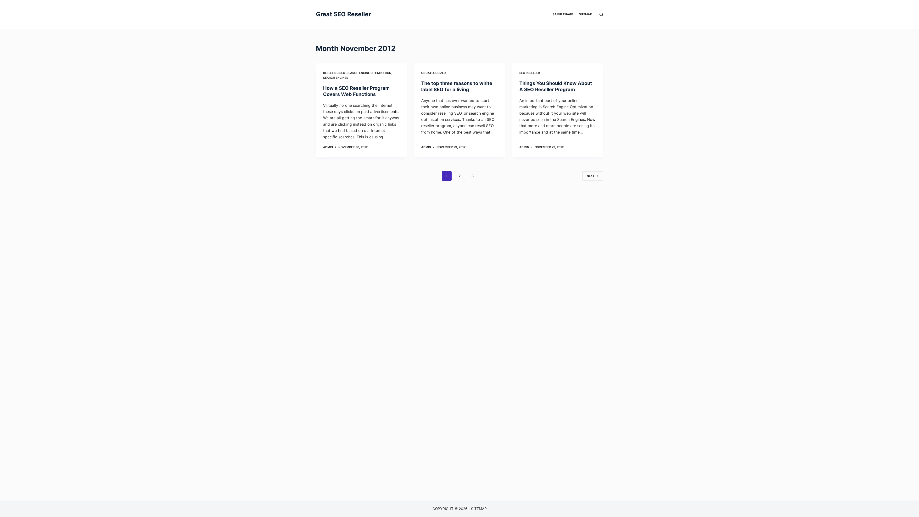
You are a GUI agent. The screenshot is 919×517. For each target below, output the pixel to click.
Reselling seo (334, 73)
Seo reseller (529, 73)
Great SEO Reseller (343, 14)
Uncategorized (433, 73)
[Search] (601, 14)
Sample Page (563, 14)
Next (590, 176)
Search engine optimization (369, 73)
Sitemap (585, 14)
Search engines (335, 77)
